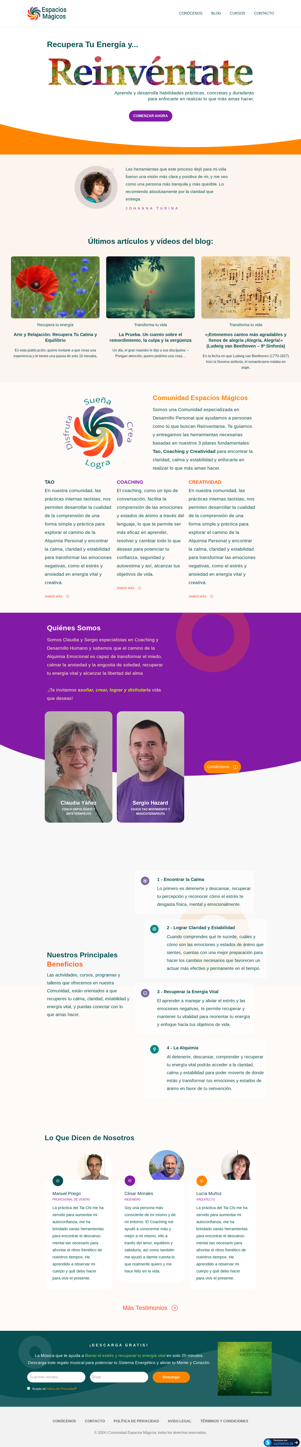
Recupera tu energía (55, 325)
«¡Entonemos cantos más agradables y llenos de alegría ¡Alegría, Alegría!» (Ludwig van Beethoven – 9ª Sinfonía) (245, 340)
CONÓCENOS (191, 13)
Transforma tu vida (150, 325)
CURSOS (237, 13)
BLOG (216, 13)
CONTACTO (264, 13)
